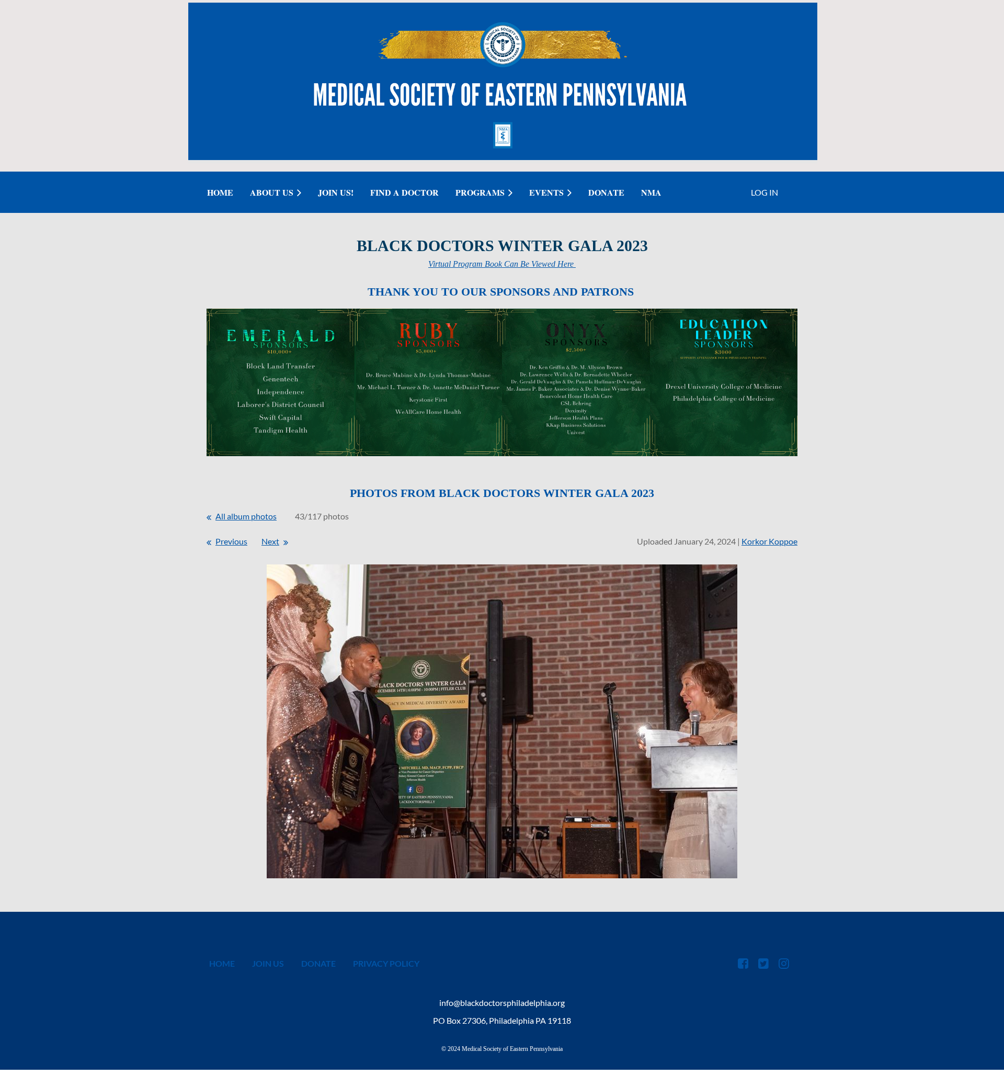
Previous (231, 541)
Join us (268, 963)
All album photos (246, 516)
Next (270, 541)
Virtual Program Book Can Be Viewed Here (502, 263)
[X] (763, 963)
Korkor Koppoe (769, 541)
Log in (764, 192)
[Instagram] (784, 963)
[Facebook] (743, 963)
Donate (318, 963)
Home (222, 963)
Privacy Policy (386, 963)
